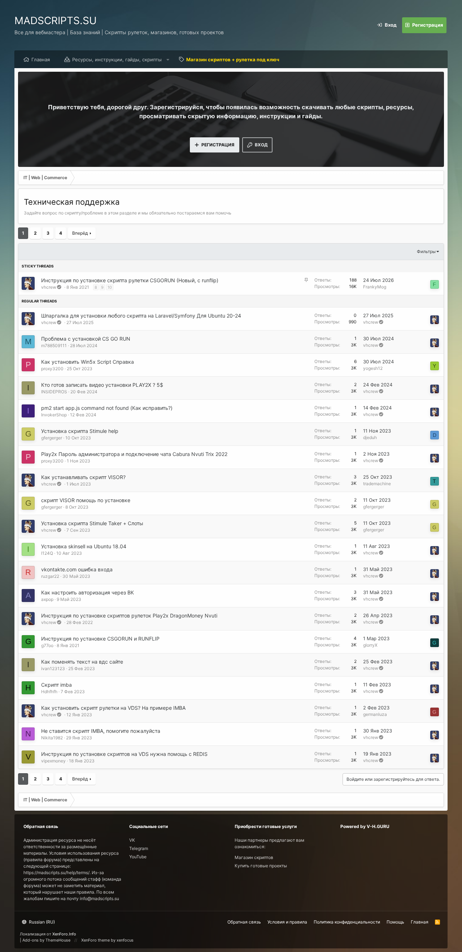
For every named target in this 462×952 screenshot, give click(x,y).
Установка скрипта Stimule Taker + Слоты (92, 523)
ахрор (47, 599)
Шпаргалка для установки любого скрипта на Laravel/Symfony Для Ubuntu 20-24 (141, 316)
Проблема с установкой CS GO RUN (85, 339)
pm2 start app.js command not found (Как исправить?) (107, 408)
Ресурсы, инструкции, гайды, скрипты (117, 59)
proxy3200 (52, 368)
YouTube (138, 856)
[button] (168, 59)
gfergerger (51, 437)
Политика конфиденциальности (347, 922)
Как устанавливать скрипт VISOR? (83, 477)
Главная (40, 59)
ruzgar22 (50, 576)
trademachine (377, 483)
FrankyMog (374, 286)
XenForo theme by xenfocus (107, 940)
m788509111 (54, 345)
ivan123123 (53, 668)
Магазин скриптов (254, 857)
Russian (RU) (41, 922)
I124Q (47, 553)
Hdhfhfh (49, 691)
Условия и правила (287, 922)
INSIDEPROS (54, 391)
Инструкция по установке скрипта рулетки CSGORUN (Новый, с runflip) (129, 280)
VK (132, 840)
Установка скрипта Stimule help (79, 431)
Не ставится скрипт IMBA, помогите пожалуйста (100, 731)
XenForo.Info (64, 933)
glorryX (370, 645)
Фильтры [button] (426, 251)
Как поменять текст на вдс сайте (82, 662)
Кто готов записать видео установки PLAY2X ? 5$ (102, 385)
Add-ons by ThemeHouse (46, 940)
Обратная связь (244, 922)
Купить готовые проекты (261, 865)
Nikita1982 (52, 737)
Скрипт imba (56, 685)
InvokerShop (54, 414)
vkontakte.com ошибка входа (77, 569)
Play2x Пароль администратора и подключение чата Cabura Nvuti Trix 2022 (134, 454)
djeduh (370, 437)
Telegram (138, 848)
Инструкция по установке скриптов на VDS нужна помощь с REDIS (124, 754)
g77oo (47, 645)
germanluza (375, 714)
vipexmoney (53, 760)
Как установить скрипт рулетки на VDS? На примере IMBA (113, 708)
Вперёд (80, 233)
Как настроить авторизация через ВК (87, 592)
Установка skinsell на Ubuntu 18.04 (83, 546)
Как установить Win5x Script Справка (87, 362)
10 (110, 287)
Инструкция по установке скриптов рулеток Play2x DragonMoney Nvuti (129, 615)
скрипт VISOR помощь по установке (85, 500)
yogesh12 (373, 368)
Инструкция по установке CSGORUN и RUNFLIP (100, 639)
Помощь (395, 922)
